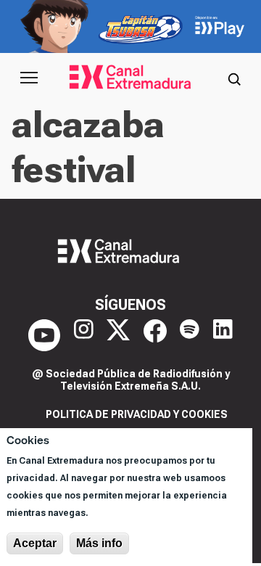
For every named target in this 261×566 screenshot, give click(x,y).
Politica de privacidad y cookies (137, 414)
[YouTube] (44, 335)
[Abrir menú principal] (29, 78)
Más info (99, 543)
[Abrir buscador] (234, 77)
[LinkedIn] (223, 335)
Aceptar (35, 543)
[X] (118, 335)
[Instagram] (84, 335)
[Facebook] (155, 335)
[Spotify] (189, 335)
